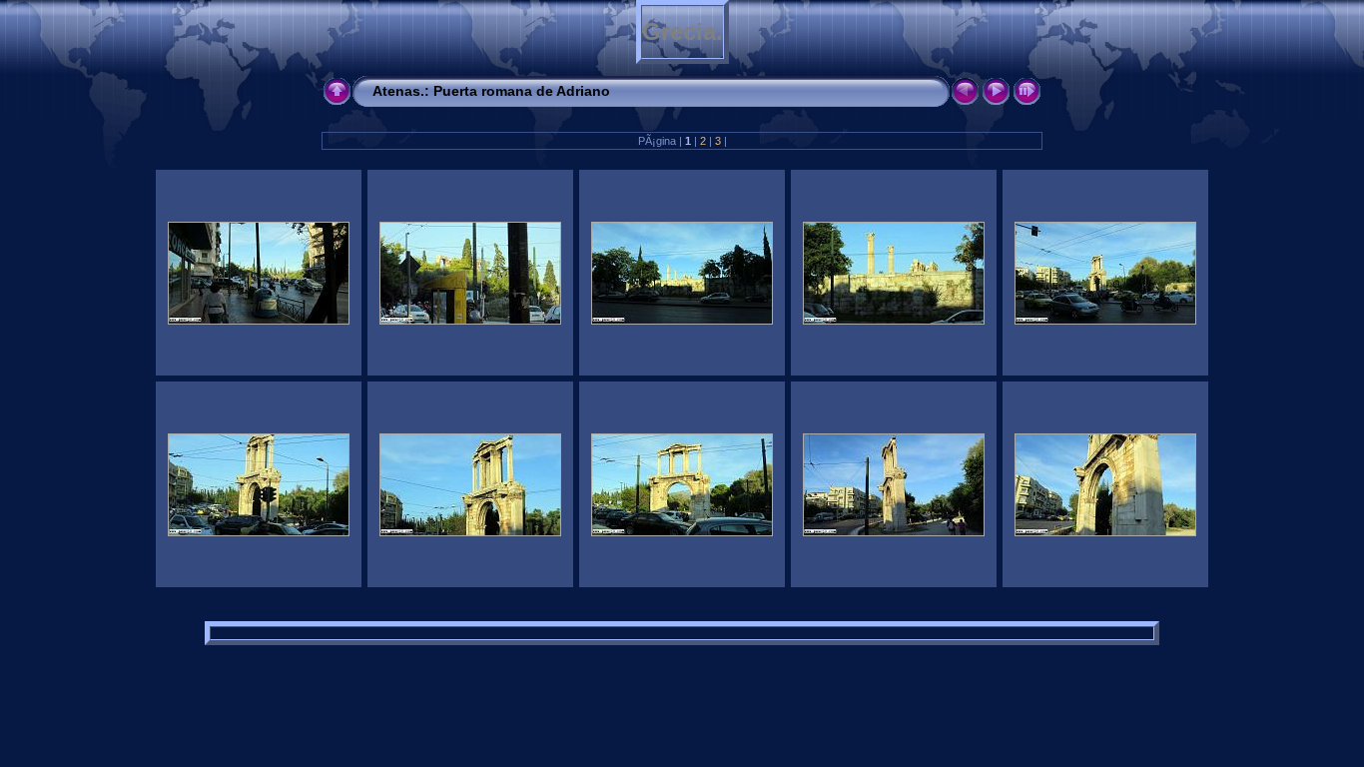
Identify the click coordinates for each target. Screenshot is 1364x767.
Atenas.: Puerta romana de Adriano (491, 91)
